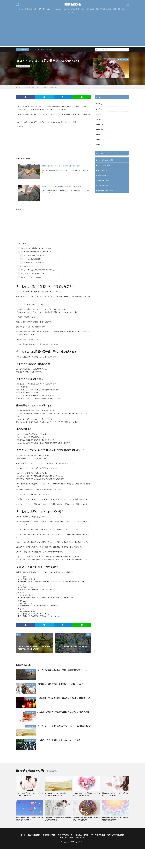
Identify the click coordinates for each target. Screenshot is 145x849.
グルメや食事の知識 (87, 9)
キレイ (32, 49)
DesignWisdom (72, 4)
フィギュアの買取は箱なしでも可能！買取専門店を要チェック (62, 670)
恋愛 (46, 49)
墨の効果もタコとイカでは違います (33, 262)
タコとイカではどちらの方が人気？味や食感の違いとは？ (38, 270)
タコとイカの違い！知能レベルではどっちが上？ (35, 248)
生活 (42, 49)
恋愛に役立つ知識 (118, 9)
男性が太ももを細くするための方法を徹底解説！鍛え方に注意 (61, 186)
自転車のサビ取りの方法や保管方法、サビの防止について (60, 684)
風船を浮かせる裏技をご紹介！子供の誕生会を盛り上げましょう (29, 819)
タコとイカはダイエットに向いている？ (32, 273)
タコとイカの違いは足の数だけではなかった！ (49, 87)
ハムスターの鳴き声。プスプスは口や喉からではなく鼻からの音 (63, 712)
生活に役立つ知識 (30, 9)
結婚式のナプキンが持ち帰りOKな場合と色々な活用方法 (58, 819)
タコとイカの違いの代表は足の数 (32, 255)
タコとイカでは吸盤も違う (30, 259)
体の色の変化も (26, 266)
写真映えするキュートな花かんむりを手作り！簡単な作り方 (86, 819)
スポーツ (37, 49)
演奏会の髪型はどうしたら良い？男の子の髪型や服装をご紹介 (115, 819)
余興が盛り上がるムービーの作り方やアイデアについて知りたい (115, 794)
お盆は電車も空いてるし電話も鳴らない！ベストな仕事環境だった (64, 698)
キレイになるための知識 (71, 9)
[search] (127, 49)
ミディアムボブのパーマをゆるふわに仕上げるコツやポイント (29, 794)
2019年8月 (99, 104)
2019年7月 (99, 109)
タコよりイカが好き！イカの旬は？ (31, 277)
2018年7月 (99, 145)
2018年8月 (99, 139)
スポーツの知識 (56, 9)
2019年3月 (99, 114)
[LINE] (81, 97)
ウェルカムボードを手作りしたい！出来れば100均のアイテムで (86, 794)
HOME (20, 87)
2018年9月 (99, 134)
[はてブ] (63, 97)
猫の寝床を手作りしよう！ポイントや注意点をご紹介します (61, 166)
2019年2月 (99, 119)
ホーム (21, 9)
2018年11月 (99, 124)
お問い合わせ (71, 12)
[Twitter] (44, 97)
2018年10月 (99, 129)
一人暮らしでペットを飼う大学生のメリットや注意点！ (59, 740)
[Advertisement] (72, 32)
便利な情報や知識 (44, 9)
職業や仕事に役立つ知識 (103, 9)
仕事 (50, 49)
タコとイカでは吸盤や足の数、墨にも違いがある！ (36, 251)
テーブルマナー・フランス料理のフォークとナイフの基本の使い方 (64, 726)
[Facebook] (25, 97)
